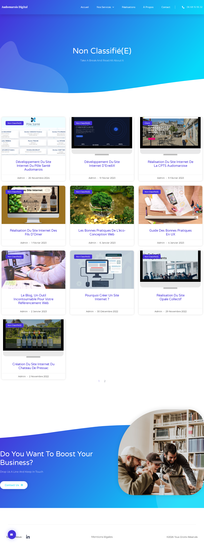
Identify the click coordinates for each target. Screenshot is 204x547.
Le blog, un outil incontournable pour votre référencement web (33, 299)
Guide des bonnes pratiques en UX (170, 232)
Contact (165, 7)
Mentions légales (102, 536)
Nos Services (104, 7)
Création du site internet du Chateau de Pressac (33, 366)
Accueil (85, 7)
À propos (148, 7)
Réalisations (128, 7)
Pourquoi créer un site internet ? (102, 297)
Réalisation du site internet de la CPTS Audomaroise (170, 164)
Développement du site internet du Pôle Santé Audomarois (33, 166)
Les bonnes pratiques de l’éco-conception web (101, 232)
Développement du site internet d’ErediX (102, 164)
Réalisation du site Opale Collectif (170, 297)
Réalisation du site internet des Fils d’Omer (33, 232)
